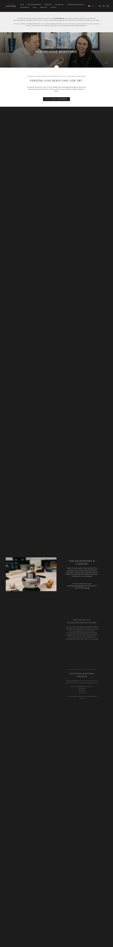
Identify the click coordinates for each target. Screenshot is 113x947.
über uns (43, 7)
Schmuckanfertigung (75, 4)
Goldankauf (24, 7)
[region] (56, 50)
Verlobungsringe (34, 4)
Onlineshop (59, 4)
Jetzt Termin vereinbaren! (56, 99)
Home (22, 4)
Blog (35, 7)
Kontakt (53, 7)
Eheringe (48, 4)
